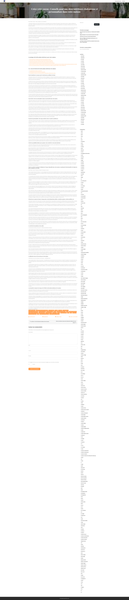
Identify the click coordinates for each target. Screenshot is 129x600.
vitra (81, 588)
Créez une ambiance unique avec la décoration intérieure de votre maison (66, 322)
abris (81, 139)
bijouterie (82, 208)
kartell (82, 363)
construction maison (84, 269)
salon (82, 527)
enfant (82, 312)
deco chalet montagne (84, 278)
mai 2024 (82, 102)
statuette (82, 546)
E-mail (29, 350)
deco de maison (83, 279)
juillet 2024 (82, 98)
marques (82, 397)
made (82, 378)
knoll (81, 365)
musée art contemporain (85, 452)
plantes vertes (83, 501)
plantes (82, 500)
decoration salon (83, 291)
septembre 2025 (83, 74)
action (82, 148)
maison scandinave (84, 394)
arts (81, 192)
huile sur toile (83, 344)
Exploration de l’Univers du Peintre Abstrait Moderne (88, 36)
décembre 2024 (83, 90)
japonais (82, 358)
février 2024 (83, 107)
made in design (83, 380)
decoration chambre (84, 290)
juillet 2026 (82, 57)
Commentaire (30, 332)
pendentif (82, 486)
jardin (82, 360)
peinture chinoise (83, 479)
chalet (82, 250)
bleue (82, 218)
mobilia (82, 430)
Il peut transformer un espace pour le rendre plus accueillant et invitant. (40, 59)
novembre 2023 (83, 112)
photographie (83, 493)
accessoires (83, 141)
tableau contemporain (84, 561)
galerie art (82, 341)
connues (82, 266)
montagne (82, 438)
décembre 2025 (83, 69)
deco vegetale (83, 286)
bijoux (82, 209)
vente (82, 582)
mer (81, 399)
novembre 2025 (83, 71)
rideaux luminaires (63, 312)
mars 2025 (82, 85)
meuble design (83, 414)
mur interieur (83, 447)
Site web (29, 355)
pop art (82, 505)
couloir (82, 274)
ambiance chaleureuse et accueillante (42, 310)
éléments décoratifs (50, 311)
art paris (82, 187)
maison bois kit (83, 387)
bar (81, 204)
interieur (57, 316)
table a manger (83, 554)
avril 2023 (82, 124)
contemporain (83, 271)
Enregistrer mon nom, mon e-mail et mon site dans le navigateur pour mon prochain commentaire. (44, 362)
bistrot (82, 211)
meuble (82, 406)
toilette (82, 575)
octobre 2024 (83, 93)
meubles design (83, 426)
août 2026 (82, 56)
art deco (82, 182)
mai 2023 (82, 122)
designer (82, 303)
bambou (82, 201)
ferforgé (82, 334)
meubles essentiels (42, 312)
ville (81, 585)
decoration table (83, 293)
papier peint (83, 467)
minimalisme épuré (48, 312)
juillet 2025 (82, 78)
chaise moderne (83, 245)
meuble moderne (83, 418)
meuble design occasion (84, 416)
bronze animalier (83, 225)
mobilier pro (83, 435)
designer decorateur (84, 305)
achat (82, 143)
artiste (82, 189)
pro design (82, 513)
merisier (82, 401)
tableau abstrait (83, 559)
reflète (59, 312)
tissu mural (82, 571)
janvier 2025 (83, 88)
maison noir (83, 392)
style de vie (74, 312)
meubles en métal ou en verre (33, 312)
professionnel (83, 515)
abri (81, 138)
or (81, 462)
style (71, 312)
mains (82, 382)
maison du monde (84, 389)
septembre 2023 (83, 115)
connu (82, 264)
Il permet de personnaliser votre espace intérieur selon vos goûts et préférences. (41, 61)
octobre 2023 (83, 114)
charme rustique (51, 310)
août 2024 (82, 97)
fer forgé (82, 331)
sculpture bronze (83, 534)
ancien (82, 155)
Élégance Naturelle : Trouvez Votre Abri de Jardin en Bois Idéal (89, 34)
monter (82, 440)
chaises (82, 247)
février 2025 (83, 86)
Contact (123, 1)
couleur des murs (65, 310)
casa (81, 238)
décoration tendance (84, 295)
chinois (82, 259)
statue (82, 544)
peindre (82, 471)
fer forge (82, 332)
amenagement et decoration (85, 153)
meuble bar (82, 411)
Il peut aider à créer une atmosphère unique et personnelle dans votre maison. (41, 60)
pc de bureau (83, 469)
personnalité (54, 312)
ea (81, 308)
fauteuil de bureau (84, 322)
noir (81, 459)
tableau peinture (83, 566)
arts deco (82, 194)
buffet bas (82, 228)
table (81, 553)
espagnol (82, 317)
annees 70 (82, 168)
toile (81, 573)
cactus (82, 235)
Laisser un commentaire (73, 316)
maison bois (83, 385)
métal (82, 402)
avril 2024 (82, 103)
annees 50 (82, 165)
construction (83, 267)
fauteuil (82, 320)
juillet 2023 (82, 119)
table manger (83, 556)
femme (82, 327)
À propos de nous (118, 1)
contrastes (60, 310)
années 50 (82, 167)
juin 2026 (82, 59)
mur (81, 443)
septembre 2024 (83, 95)
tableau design (83, 563)
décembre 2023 (83, 110)
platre (82, 503)
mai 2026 (82, 61)
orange (82, 464)
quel (81, 517)
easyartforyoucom (32, 316)
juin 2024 (82, 100)
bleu (81, 216)
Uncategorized (83, 578)
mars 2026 (82, 64)
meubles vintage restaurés (85, 428)
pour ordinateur (83, 510)
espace (55, 311)
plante (82, 498)
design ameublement (84, 298)
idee (81, 346)
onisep (82, 460)
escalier (82, 315)
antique (82, 170)
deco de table (83, 283)
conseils (56, 310)
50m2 (82, 134)
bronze (82, 223)
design (82, 296)
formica (82, 336)
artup (82, 199)
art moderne (83, 185)
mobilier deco (83, 431)
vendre (82, 580)
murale (82, 448)
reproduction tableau (84, 520)
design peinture (83, 300)
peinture (82, 474)
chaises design (83, 249)
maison (60, 316)
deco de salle (83, 281)
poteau (82, 508)
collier (82, 262)
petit (81, 488)
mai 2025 (82, 81)
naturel (82, 457)
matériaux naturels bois (72, 311)
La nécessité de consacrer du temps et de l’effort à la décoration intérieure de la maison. (43, 73)
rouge (82, 522)
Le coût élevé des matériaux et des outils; (36, 70)
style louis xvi (83, 551)
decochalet (82, 288)
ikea (81, 348)
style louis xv (83, 549)
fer (81, 329)
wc (81, 590)
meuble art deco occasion (85, 409)
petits (82, 489)
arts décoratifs (83, 197)
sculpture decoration (84, 537)
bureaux (82, 233)
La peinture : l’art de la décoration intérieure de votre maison (40, 321)
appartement (83, 172)
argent (82, 177)
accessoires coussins (32, 310)
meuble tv (82, 421)
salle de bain (83, 525)
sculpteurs (82, 530)
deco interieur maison (42, 311)
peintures (82, 484)
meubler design (83, 423)
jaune (82, 361)
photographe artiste (84, 491)
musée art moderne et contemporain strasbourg (88, 455)
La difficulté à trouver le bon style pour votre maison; (37, 71)
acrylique (82, 146)
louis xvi (82, 377)
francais (82, 337)
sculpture (82, 532)
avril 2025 (82, 83)
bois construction (83, 221)
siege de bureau (83, 541)
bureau (82, 230)
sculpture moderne (84, 539)
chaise (82, 242)
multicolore (82, 442)
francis (82, 339)
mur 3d (82, 445)
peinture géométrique (84, 481)
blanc (82, 213)
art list (82, 184)
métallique (82, 404)
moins (82, 436)
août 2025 (82, 76)
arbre (82, 175)
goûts (67, 311)
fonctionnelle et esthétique (61, 311)
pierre (82, 496)
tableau (82, 558)
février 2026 (83, 66)
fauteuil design (83, 324)
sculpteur (82, 529)
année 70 (82, 163)
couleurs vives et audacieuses (33, 311)
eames (82, 310)
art (81, 179)
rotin (68, 312)
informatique (83, 351)
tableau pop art (83, 568)
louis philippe (83, 373)
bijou (81, 206)
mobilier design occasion (85, 433)
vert (81, 583)
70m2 (82, 136)
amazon (82, 151)
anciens (82, 158)
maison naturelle (83, 390)
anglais (82, 160)
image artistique (83, 349)
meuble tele (83, 419)
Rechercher (81, 22)
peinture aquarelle (83, 477)
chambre (82, 257)
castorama (82, 240)
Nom (29, 345)
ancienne (82, 156)
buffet (82, 226)
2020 (82, 131)
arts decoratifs (83, 196)
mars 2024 (82, 105)
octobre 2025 (83, 73)
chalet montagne (83, 254)
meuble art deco (83, 407)
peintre (82, 472)
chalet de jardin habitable (85, 252)
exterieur (82, 319)
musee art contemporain (85, 450)
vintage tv (82, 587)
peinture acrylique (83, 476)
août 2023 (82, 117)
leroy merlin (83, 370)
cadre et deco (83, 237)
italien (82, 356)
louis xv (82, 375)
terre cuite (82, 570)
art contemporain (83, 180)
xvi (81, 592)
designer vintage (83, 307)
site (81, 542)
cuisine (82, 276)
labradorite (82, 368)
